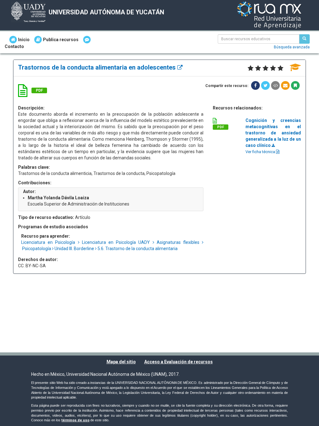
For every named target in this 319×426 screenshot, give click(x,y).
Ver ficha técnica (260, 151)
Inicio (24, 39)
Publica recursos (61, 39)
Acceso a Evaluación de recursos (178, 361)
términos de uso (75, 420)
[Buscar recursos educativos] (304, 39)
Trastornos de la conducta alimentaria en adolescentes (97, 67)
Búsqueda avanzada (292, 47)
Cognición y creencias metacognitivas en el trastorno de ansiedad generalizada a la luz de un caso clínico (273, 133)
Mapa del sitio (121, 361)
